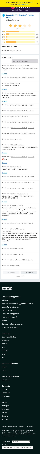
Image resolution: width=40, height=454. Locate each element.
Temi (20, 10)
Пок (12, 83)
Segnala (4, 73)
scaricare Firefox (23, 4)
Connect (5, 389)
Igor (12, 167)
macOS (4, 344)
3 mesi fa (31, 77)
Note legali (30, 426)
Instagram (6, 406)
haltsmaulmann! (16, 194)
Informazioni (6, 300)
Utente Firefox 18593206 (19, 260)
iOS (3, 347)
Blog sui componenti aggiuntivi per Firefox (18, 304)
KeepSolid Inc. (13, 20)
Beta (3, 370)
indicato (22, 430)
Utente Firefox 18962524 (19, 182)
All (3, 357)
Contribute (6, 393)
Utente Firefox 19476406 (19, 133)
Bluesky (5, 416)
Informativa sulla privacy (9, 426)
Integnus (14, 254)
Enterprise (6, 380)
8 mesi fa (30, 105)
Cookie (21, 426)
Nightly (4, 367)
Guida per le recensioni (10, 327)
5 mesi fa (17, 83)
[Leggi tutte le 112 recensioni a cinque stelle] (20, 31)
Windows (5, 340)
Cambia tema (6, 445)
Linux (4, 354)
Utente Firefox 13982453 (19, 128)
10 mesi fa (31, 111)
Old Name (14, 248)
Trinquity (14, 205)
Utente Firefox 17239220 (19, 122)
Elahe (13, 50)
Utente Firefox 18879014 (19, 176)
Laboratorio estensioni (10, 307)
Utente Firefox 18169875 (19, 157)
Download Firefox (9, 337)
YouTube (5, 409)
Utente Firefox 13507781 (19, 188)
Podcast (5, 419)
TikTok (4, 413)
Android (5, 350)
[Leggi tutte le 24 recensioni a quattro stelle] (20, 34)
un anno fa (31, 128)
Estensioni (14, 10)
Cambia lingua (6, 441)
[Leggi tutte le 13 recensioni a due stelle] (20, 39)
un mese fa (26, 65)
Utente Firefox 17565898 (19, 77)
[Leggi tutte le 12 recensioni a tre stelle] (20, 37)
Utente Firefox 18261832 (19, 105)
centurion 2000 (16, 116)
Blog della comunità (9, 317)
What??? (14, 145)
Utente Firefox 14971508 (19, 93)
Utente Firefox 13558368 (19, 111)
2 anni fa (20, 205)
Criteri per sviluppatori (10, 314)
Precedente (11, 273)
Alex (12, 139)
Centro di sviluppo (9, 310)
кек (12, 265)
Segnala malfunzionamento (12, 324)
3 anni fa (18, 50)
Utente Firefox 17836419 (19, 223)
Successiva (29, 273)
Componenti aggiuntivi (11, 297)
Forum (4, 321)
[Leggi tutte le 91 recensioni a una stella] (20, 42)
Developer (6, 396)
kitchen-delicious (16, 65)
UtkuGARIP (14, 229)
